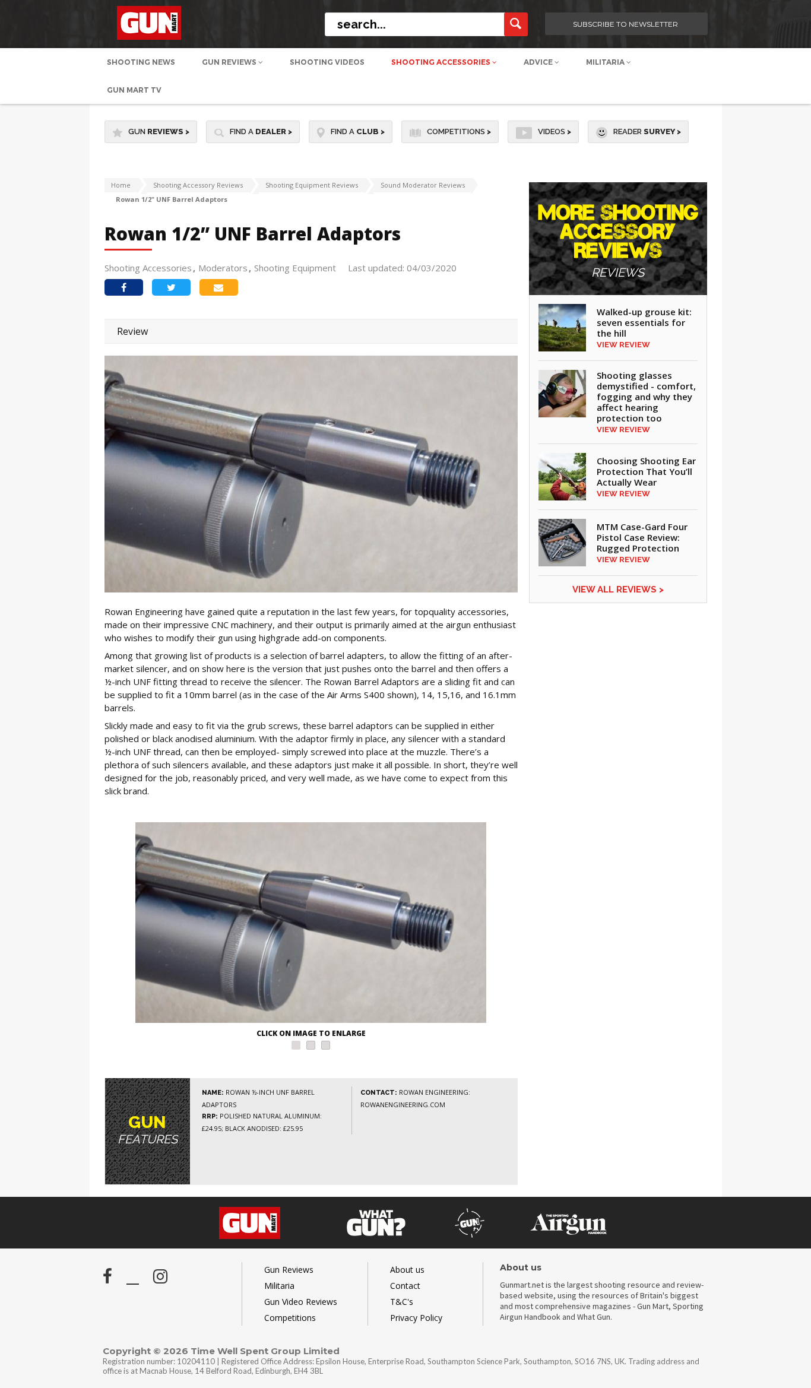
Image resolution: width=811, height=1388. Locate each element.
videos (554, 131)
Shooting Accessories (441, 62)
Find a (261, 131)
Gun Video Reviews (300, 1301)
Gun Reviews (230, 62)
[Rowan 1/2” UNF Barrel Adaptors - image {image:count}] (311, 924)
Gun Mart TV (134, 89)
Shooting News (141, 62)
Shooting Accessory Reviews (198, 184)
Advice (539, 62)
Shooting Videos (327, 62)
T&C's (401, 1301)
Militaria (606, 62)
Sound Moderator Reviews (423, 184)
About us (407, 1269)
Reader (647, 131)
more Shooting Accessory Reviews (618, 241)
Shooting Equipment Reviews (311, 184)
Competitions (459, 131)
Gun (158, 131)
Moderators (223, 268)
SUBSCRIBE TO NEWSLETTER (625, 24)
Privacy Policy (416, 1317)
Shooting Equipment (295, 268)
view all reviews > (618, 589)
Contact (405, 1285)
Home (121, 184)
